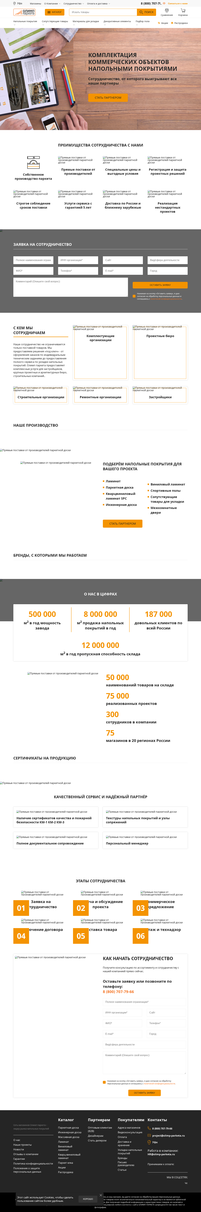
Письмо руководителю (126, 1164)
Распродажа (181, 22)
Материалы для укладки (86, 21)
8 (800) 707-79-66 (118, 991)
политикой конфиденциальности (166, 299)
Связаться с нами (178, 3)
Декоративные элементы (117, 21)
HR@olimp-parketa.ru (161, 1154)
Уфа (155, 1142)
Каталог (57, 12)
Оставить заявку (160, 285)
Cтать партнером (108, 97)
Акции (164, 22)
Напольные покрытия (25, 21)
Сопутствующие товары (55, 21)
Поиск (148, 12)
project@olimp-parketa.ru (168, 1135)
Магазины (35, 3)
